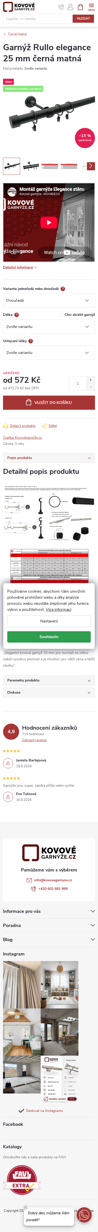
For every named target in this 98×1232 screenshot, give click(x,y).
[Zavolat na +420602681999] (61, 7)
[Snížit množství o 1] (90, 387)
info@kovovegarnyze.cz (53, 880)
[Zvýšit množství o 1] (90, 380)
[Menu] (91, 6)
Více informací (58, 609)
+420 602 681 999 (53, 888)
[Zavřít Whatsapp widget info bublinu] (25, 1207)
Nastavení (49, 621)
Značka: (22, 437)
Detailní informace (18, 267)
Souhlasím (49, 637)
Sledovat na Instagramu (44, 1110)
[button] (84, 1214)
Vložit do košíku (53, 402)
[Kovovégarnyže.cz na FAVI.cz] (22, 1180)
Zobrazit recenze (34, 740)
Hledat (83, 18)
